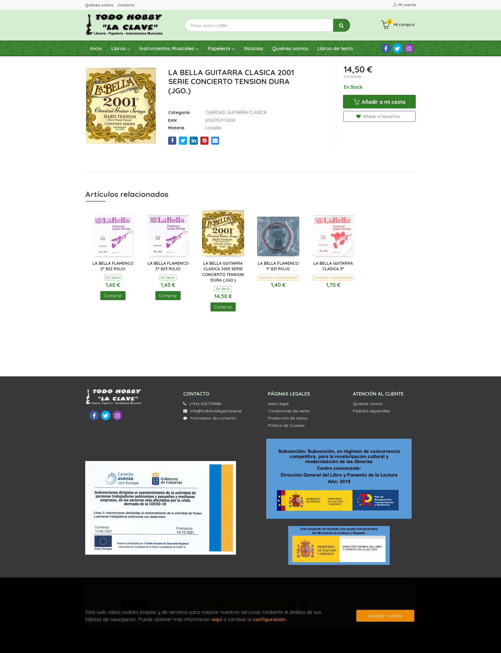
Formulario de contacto (213, 418)
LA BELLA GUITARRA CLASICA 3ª (333, 266)
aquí (217, 619)
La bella (213, 127)
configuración (269, 619)
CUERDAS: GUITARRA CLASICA (235, 112)
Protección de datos (287, 418)
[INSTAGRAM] (409, 48)
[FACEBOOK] (386, 48)
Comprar (113, 295)
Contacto (126, 5)
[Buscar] (341, 25)
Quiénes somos (99, 5)
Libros (119, 48)
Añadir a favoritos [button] (381, 116)
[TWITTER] (397, 48)
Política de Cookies (286, 425)
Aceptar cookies (385, 615)
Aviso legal (278, 403)
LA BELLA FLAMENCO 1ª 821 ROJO (278, 266)
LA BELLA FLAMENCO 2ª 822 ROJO (112, 266)
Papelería (220, 48)
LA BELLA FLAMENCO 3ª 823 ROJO (168, 266)
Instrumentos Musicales (167, 48)
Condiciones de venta (289, 410)
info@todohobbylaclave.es (216, 410)
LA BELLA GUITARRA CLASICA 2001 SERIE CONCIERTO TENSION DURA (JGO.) (223, 272)
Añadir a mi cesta (382, 102)
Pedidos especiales (371, 410)
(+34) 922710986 (205, 403)
